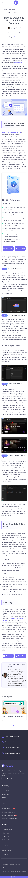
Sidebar (15, 876)
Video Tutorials (6, 840)
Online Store (5, 833)
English (6, 867)
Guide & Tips (5, 836)
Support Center (6, 850)
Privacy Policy (5, 794)
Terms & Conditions (14, 864)
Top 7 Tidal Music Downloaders (13, 716)
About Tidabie (5, 791)
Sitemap (3, 797)
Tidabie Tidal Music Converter (11, 132)
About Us (5, 864)
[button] (8, 248)
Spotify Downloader (7, 815)
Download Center (6, 829)
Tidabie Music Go (7, 808)
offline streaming (19, 62)
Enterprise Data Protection (9, 819)
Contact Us (4, 854)
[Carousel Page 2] (14, 725)
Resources (12, 9)
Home (5, 9)
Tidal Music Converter (8, 812)
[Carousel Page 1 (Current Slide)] (13, 725)
